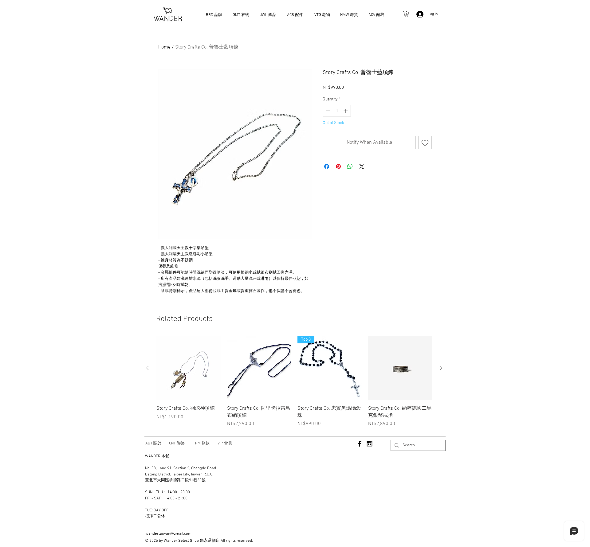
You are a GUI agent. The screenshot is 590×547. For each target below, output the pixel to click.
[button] (406, 14)
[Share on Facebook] (326, 166)
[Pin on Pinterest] (338, 166)
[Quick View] (188, 368)
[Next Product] (441, 368)
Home (164, 47)
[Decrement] (327, 110)
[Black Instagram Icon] (369, 443)
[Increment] (346, 110)
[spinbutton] (336, 110)
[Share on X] (361, 166)
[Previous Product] (147, 368)
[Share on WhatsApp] (350, 166)
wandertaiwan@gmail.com (168, 533)
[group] (294, 382)
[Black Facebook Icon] (360, 443)
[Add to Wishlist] (425, 142)
